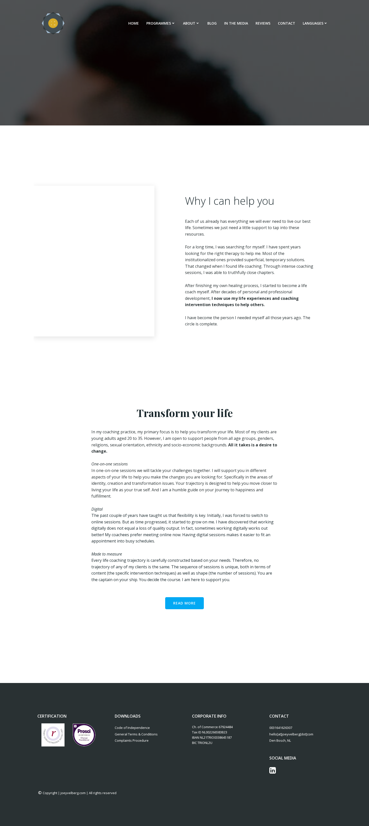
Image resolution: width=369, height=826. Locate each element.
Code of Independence (132, 727)
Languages (313, 23)
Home (133, 23)
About (189, 23)
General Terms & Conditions (136, 734)
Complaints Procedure (132, 740)
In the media (236, 23)
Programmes (158, 23)
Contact (286, 23)
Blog (212, 23)
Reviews (263, 23)
